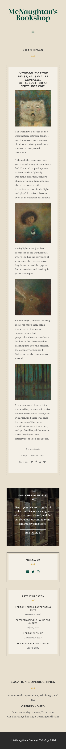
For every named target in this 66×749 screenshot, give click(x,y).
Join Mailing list (33, 532)
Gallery (23, 455)
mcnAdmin (35, 449)
